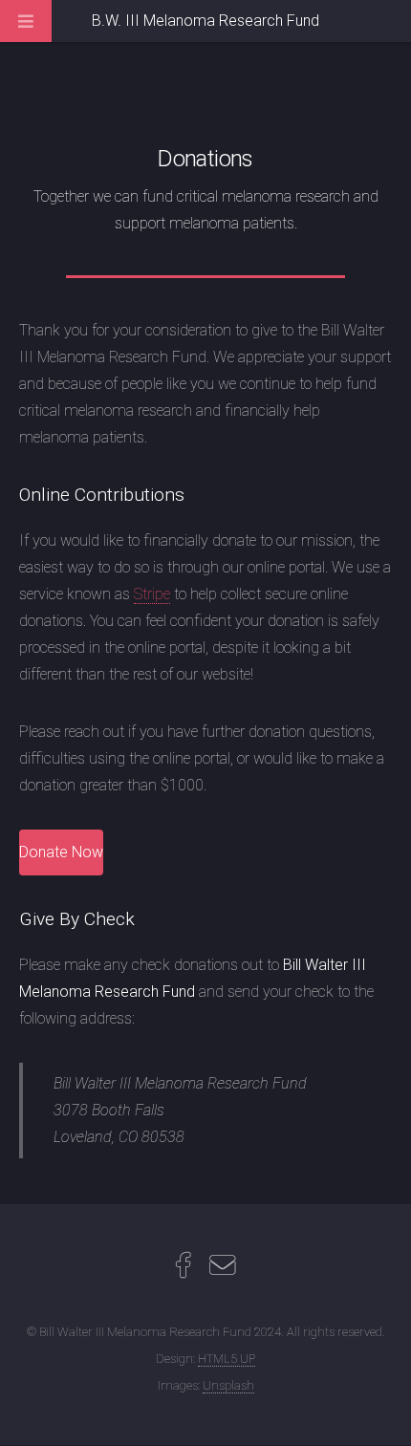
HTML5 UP (226, 1358)
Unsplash (228, 1385)
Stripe (152, 594)
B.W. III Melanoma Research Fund (205, 20)
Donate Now (61, 852)
